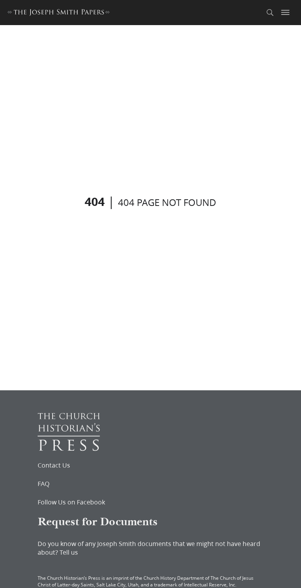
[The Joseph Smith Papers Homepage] (59, 13)
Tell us (69, 552)
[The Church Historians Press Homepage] (69, 448)
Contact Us (54, 465)
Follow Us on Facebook (71, 502)
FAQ (43, 483)
